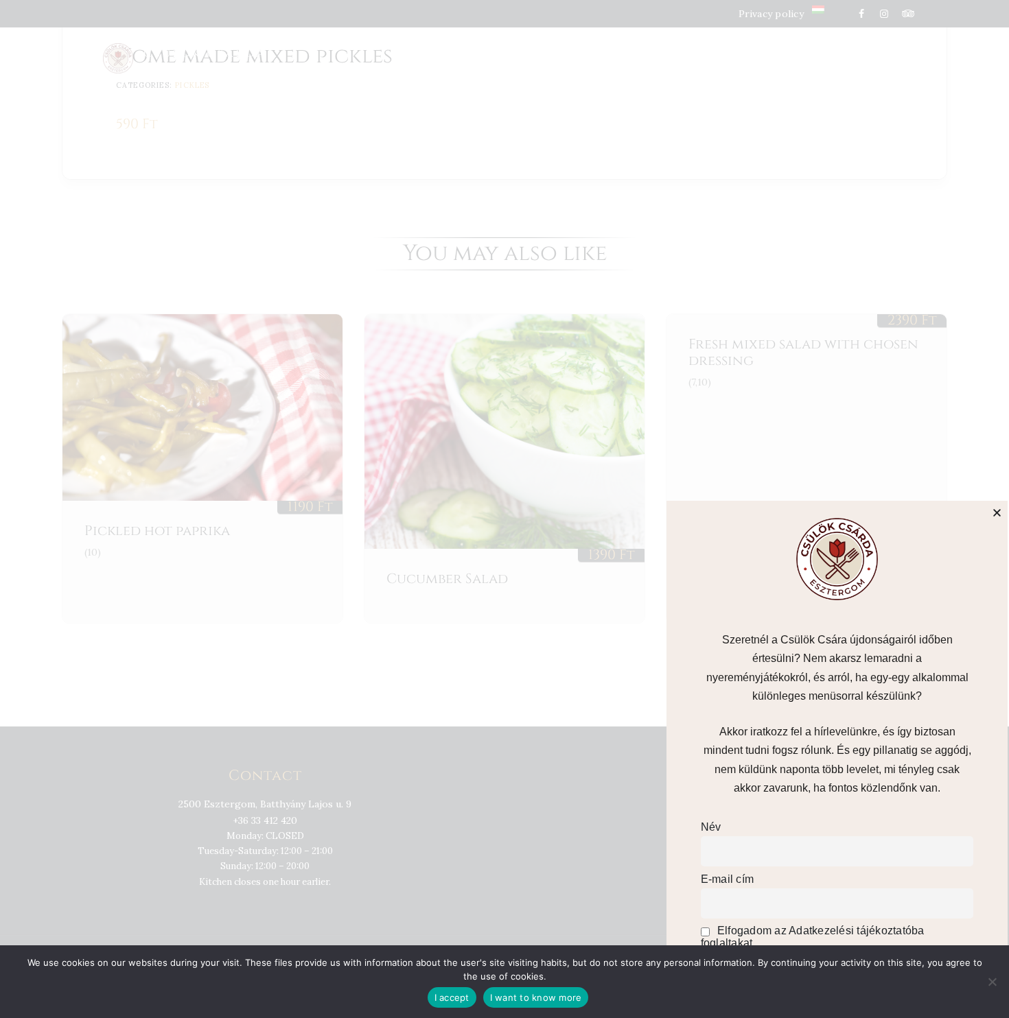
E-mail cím (727, 879)
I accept (451, 997)
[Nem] (992, 982)
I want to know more (536, 997)
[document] (504, 509)
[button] (997, 513)
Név (711, 827)
